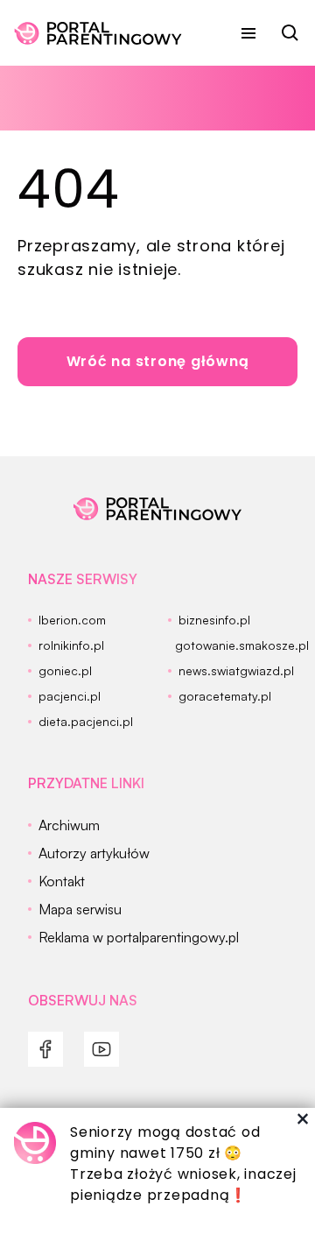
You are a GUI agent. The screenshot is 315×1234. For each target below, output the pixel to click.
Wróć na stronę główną (157, 361)
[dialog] (157, 1171)
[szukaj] (290, 33)
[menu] (248, 33)
